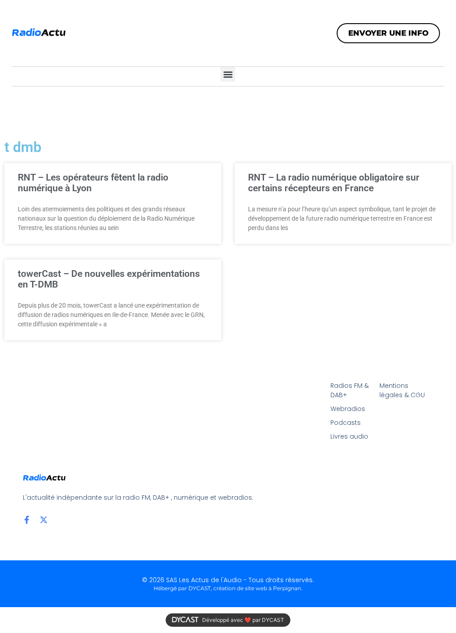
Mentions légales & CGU (402, 390)
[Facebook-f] (27, 520)
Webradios (347, 408)
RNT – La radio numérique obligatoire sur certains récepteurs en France (333, 182)
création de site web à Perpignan (257, 588)
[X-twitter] (44, 520)
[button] (227, 74)
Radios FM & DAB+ (349, 390)
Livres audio (349, 436)
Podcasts (345, 422)
